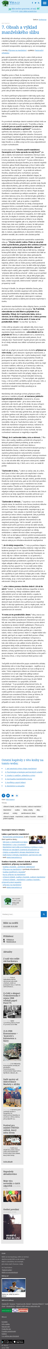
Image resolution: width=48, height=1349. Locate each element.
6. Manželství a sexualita (14, 786)
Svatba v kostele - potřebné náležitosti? (19, 867)
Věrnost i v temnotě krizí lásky (15, 842)
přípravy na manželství (12, 885)
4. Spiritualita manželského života (18, 779)
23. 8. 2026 (6, 926)
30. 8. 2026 (14, 926)
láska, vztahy (28, 810)
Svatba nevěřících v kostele (14, 872)
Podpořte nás (6, 1329)
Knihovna (42, 19)
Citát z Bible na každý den (28, 11)
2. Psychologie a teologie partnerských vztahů (23, 772)
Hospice (12, 1304)
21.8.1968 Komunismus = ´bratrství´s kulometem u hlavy (10, 1036)
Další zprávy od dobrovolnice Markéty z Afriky (11, 1082)
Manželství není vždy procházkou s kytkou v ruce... (23, 847)
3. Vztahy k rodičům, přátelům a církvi (20, 775)
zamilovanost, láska (28, 813)
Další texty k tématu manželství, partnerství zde (22, 855)
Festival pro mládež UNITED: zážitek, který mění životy (11, 1129)
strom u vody (15, 902)
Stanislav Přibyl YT (38, 1304)
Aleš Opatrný (5, 23)
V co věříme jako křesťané (10, 1336)
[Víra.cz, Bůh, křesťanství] (11, 3)
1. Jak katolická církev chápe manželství (21, 768)
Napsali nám (6, 1327)
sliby (38, 810)
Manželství (7, 810)
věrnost (6, 813)
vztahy (15, 813)
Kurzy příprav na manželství (14, 874)
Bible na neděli (10, 923)
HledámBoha (10, 1306)
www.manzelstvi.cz (14, 857)
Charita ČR (5, 1304)
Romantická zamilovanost (13, 837)
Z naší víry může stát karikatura (11, 959)
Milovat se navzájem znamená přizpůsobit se (21, 849)
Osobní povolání (11, 1209)
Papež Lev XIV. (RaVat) (23, 1304)
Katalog (4, 1334)
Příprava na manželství (17, 50)
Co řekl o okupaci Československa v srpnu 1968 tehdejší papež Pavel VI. (11, 998)
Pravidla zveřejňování (9, 1331)
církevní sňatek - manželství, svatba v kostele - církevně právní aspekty (23, 817)
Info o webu (6, 1324)
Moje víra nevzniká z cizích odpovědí (11, 1183)
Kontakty (4, 1322)
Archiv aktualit (8, 1162)
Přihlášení (8, 936)
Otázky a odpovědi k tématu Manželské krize (21, 852)
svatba (17, 810)
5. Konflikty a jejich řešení (15, 782)
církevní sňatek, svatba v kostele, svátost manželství (22, 806)
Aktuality (7, 951)
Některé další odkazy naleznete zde (28, 1306)
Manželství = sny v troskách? (14, 844)
